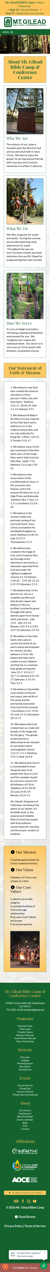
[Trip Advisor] (16, 1201)
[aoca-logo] (25, 1175)
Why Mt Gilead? (25, 1116)
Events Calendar (25, 1119)
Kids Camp (25, 1029)
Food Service (25, 1069)
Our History (25, 1110)
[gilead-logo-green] (25, 18)
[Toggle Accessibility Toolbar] (5, 1266)
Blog (25, 1122)
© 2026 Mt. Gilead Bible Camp (25, 1207)
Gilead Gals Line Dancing (25, 13)
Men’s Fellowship (25, 1041)
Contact (25, 1128)
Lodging (25, 1060)
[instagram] (28, 1201)
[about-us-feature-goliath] (25, 179)
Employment (25, 1113)
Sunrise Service (25, 1085)
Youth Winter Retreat (25, 1038)
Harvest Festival (24, 9)
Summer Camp (25, 1025)
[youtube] (34, 1201)
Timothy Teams (25, 1032)
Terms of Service (35, 1226)
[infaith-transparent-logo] (25, 1146)
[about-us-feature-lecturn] (25, 89)
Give (25, 1125)
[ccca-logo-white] (25, 1160)
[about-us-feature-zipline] (25, 274)
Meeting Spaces (25, 1063)
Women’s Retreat (25, 1035)
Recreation (25, 1066)
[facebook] (22, 1201)
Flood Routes (27, 1216)
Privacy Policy (13, 1226)
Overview (25, 1057)
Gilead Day (25, 1088)
